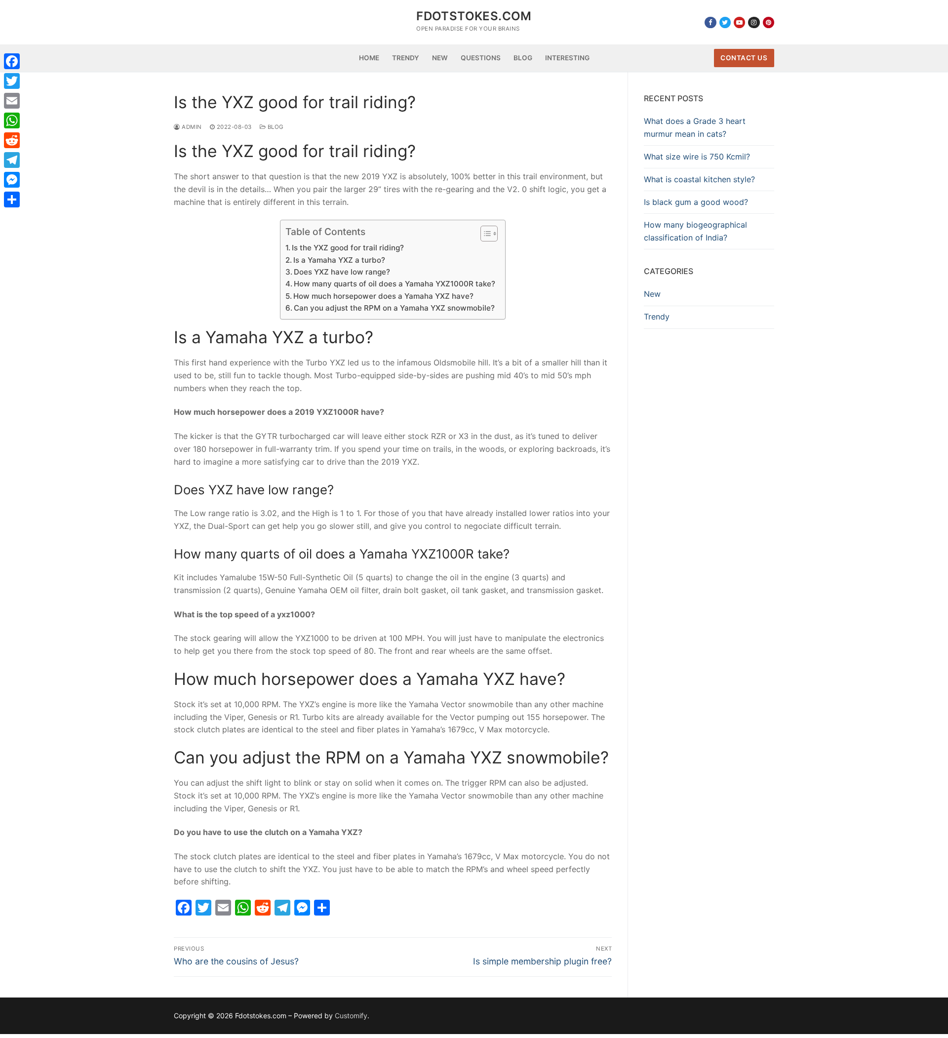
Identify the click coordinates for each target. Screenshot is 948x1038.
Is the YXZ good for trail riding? (348, 247)
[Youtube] (739, 22)
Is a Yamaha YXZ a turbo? (339, 260)
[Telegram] (12, 160)
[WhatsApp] (12, 120)
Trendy (657, 316)
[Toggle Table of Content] (484, 233)
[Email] (12, 101)
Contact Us (743, 58)
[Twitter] (725, 22)
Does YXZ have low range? (342, 272)
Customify (351, 1015)
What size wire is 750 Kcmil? (697, 156)
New (652, 294)
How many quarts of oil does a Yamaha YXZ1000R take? (394, 283)
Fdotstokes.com (474, 16)
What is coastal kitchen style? (699, 179)
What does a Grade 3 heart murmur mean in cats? (695, 127)
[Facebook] (710, 22)
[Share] (12, 199)
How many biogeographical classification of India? (695, 231)
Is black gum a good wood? (696, 202)
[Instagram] (753, 22)
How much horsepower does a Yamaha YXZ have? (383, 296)
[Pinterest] (768, 22)
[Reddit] (12, 140)
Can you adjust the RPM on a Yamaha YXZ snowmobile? (394, 308)
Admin (191, 126)
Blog (275, 126)
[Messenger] (12, 180)
